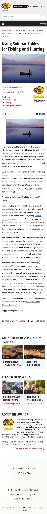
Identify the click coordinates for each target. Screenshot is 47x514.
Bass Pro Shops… (18, 87)
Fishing (31, 30)
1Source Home (7, 30)
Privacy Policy (30, 494)
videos (16, 444)
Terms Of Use (15, 494)
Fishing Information (13, 105)
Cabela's (31, 468)
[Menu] (3, 24)
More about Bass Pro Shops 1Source (29, 449)
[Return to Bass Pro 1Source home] (29, 8)
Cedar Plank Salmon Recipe (32, 363)
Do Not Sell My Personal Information (23, 490)
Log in (41, 23)
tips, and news (26, 444)
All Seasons (21, 321)
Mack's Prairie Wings (23, 473)
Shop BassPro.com (6, 11)
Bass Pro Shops (9, 403)
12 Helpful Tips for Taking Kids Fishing (33, 399)
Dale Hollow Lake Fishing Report (11, 398)
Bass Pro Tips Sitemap (23, 499)
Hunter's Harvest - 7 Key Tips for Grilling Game (11, 364)
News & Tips (21, 30)
